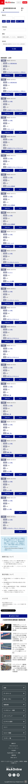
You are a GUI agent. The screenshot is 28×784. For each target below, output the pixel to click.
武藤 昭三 (9, 433)
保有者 (4, 41)
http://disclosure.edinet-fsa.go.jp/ (14, 548)
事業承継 (6, 705)
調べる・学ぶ (7, 699)
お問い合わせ (13, 757)
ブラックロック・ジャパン (13, 262)
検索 (14, 49)
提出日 (4, 15)
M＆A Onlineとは (14, 746)
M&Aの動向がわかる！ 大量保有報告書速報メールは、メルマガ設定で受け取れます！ (14, 604)
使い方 (22, 9)
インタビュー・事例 (9, 710)
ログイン (19, 2)
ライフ (5, 727)
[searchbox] (14, 37)
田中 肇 (9, 395)
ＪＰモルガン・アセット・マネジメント (16, 528)
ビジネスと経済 (8, 721)
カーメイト (10, 272)
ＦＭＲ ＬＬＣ (10, 129)
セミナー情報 (7, 733)
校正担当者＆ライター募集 (13, 753)
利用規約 (13, 750)
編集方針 (13, 743)
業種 (3, 34)
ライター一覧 (7, 738)
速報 (5, 688)
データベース (7, 693)
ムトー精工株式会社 (12, 63)
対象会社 (4, 27)
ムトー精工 (10, 101)
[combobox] (14, 36)
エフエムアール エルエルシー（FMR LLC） (16, 72)
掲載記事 (13, 755)
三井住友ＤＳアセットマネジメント (15, 110)
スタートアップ (8, 716)
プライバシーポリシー (13, 748)
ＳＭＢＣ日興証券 (11, 186)
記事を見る (7, 75)
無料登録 (25, 2)
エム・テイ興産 (10, 281)
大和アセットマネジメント (13, 319)
